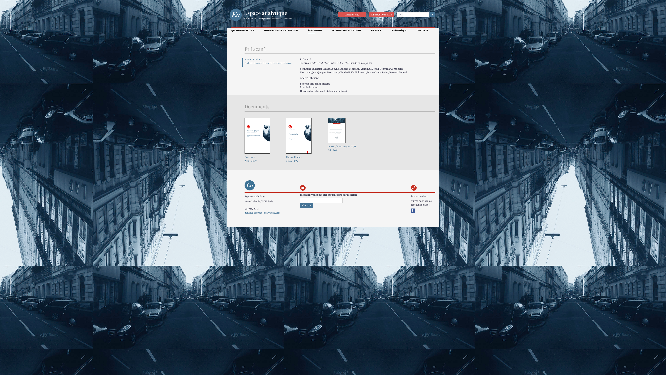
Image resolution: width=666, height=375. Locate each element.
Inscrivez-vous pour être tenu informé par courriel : (328, 194)
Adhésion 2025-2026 (381, 14)
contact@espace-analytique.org (262, 212)
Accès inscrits (352, 14)
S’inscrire (306, 205)
